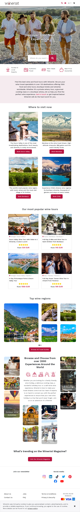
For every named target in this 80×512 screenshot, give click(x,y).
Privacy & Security (48, 497)
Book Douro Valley (23, 151)
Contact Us (8, 497)
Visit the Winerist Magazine (40, 459)
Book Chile (57, 196)
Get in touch (41, 94)
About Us (7, 494)
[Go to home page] (12, 3)
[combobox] (38, 58)
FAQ (24, 497)
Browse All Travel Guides (40, 349)
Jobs (24, 494)
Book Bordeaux (23, 196)
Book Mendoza (57, 151)
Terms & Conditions (49, 494)
